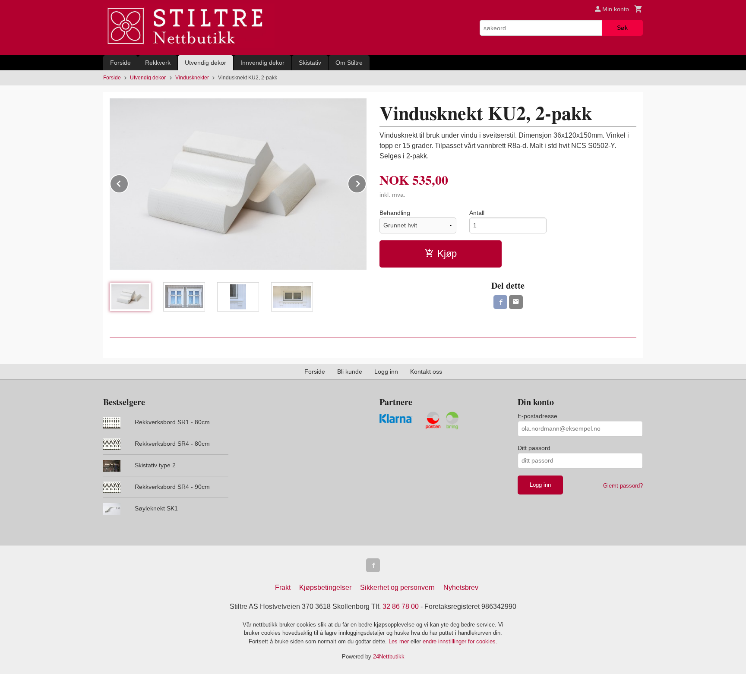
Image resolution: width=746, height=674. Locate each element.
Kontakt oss (426, 371)
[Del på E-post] (516, 302)
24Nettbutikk (389, 656)
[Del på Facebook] (500, 302)
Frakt (283, 587)
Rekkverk (158, 62)
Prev (128, 182)
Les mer (400, 641)
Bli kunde (349, 371)
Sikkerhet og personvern (397, 587)
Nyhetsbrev (460, 587)
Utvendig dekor (205, 62)
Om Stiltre (349, 62)
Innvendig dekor (262, 62)
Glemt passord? (623, 485)
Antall (476, 212)
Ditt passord (534, 447)
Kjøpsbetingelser (325, 587)
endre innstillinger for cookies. (460, 641)
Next (366, 182)
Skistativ (310, 62)
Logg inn (386, 371)
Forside (120, 62)
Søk (622, 27)
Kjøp (447, 253)
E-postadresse (537, 416)
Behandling (394, 212)
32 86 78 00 (400, 606)
